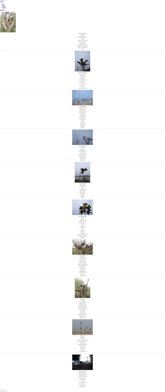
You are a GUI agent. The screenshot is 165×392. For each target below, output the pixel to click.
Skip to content (2, 0)
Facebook (3, 7)
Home (3, 3)
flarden (3, 4)
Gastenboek (4, 6)
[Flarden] (1, 1)
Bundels (3, 5)
